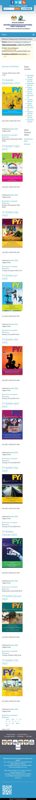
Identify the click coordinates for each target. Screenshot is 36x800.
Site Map (29, 736)
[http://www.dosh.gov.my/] (26, 742)
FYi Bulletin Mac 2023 (10, 469)
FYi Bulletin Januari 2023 (11, 597)
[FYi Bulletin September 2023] (12, 101)
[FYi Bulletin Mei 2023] (12, 360)
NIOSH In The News (24, 44)
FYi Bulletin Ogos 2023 (11, 147)
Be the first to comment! (10, 135)
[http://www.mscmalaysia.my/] (15, 742)
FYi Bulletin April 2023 (10, 405)
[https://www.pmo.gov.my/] (9, 742)
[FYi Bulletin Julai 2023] (12, 233)
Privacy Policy (11, 734)
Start (7, 719)
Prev (13, 719)
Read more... (6, 137)
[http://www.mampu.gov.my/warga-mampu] (18, 747)
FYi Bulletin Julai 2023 (10, 213)
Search (17, 8)
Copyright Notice (9, 736)
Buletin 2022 (14, 709)
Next (17, 723)
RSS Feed (27, 144)
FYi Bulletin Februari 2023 (9, 533)
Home (4, 44)
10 (13, 723)
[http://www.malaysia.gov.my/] (4, 742)
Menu (4, 34)
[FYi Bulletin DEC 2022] (12, 681)
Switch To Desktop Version (18, 799)
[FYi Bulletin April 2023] (12, 424)
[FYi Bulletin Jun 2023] (12, 296)
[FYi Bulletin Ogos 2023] (12, 167)
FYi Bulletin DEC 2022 (10, 662)
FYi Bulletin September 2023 (11, 81)
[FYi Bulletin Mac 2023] (12, 489)
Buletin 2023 (14, 129)
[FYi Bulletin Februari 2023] (12, 553)
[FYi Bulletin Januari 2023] (12, 617)
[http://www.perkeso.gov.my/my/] (31, 742)
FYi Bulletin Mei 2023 (10, 341)
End (7, 725)
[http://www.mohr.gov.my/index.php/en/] (20, 742)
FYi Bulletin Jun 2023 (9, 277)
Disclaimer (20, 736)
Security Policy (22, 734)
